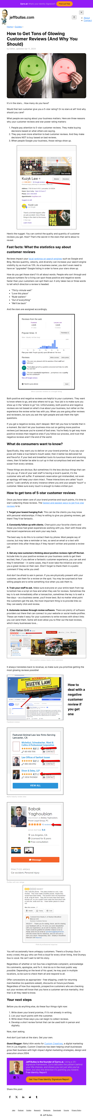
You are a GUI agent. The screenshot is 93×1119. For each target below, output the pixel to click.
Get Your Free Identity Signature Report (49, 1079)
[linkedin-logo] (24, 1097)
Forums (66, 1110)
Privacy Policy (76, 1110)
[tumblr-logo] (37, 1097)
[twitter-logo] (17, 1097)
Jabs (13, 1110)
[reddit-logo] (30, 1097)
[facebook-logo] (10, 1097)
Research (37, 1110)
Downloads (57, 1110)
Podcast (21, 1110)
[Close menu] (81, 12)
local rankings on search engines (45, 258)
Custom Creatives (53, 1043)
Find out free (64, 4)
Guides (18, 27)
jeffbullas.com (22, 17)
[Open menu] (74, 17)
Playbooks (46, 1110)
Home (10, 27)
